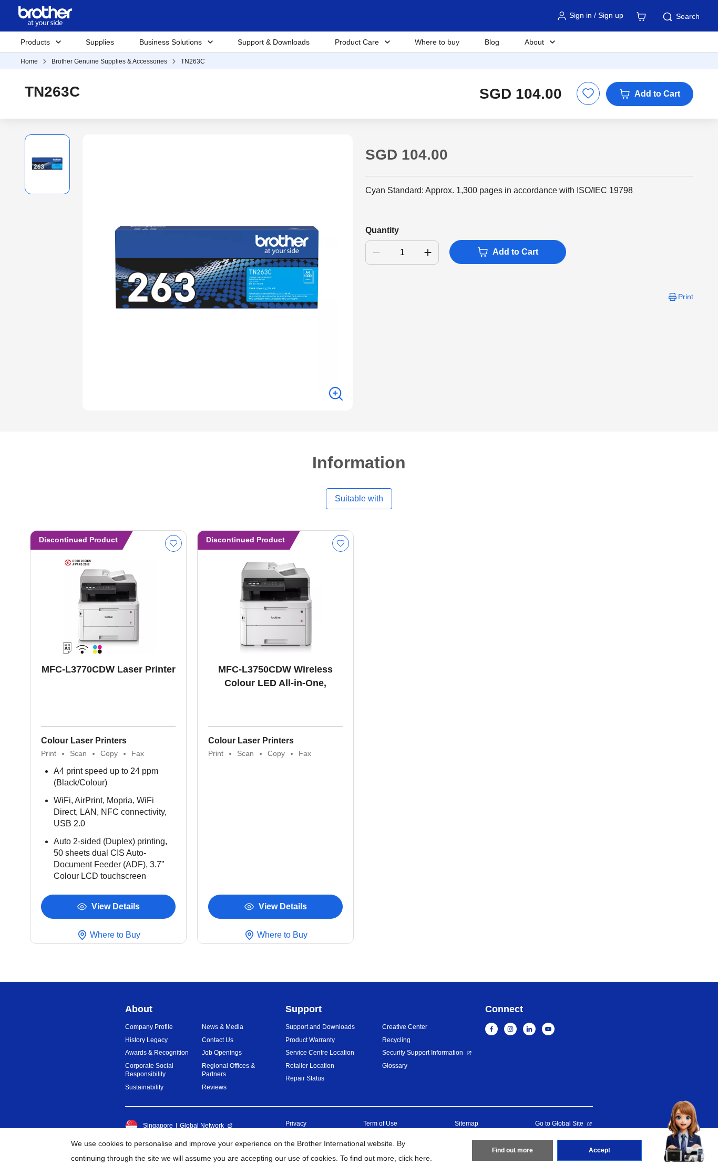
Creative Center (404, 1027)
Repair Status (304, 1078)
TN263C (193, 61)
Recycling (396, 1040)
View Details (115, 906)
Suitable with (359, 498)
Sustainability (144, 1087)
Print (685, 296)
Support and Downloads (320, 1027)
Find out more (512, 1150)
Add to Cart (657, 93)
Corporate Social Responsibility (149, 1070)
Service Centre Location (319, 1052)
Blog (492, 42)
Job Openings (222, 1052)
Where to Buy (115, 934)
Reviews (214, 1087)
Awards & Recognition (157, 1052)
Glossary (394, 1065)
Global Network (202, 1125)
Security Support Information (422, 1052)
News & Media (222, 1027)
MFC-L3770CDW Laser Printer (109, 669)
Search (688, 16)
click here (414, 1158)
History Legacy (146, 1040)
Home (29, 61)
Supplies (100, 42)
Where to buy (437, 42)
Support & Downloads (274, 42)
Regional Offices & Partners (228, 1070)
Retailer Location (309, 1065)
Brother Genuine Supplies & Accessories (109, 61)
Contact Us (217, 1040)
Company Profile (149, 1027)
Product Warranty (310, 1040)
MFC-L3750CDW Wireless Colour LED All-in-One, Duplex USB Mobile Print (275, 677)
